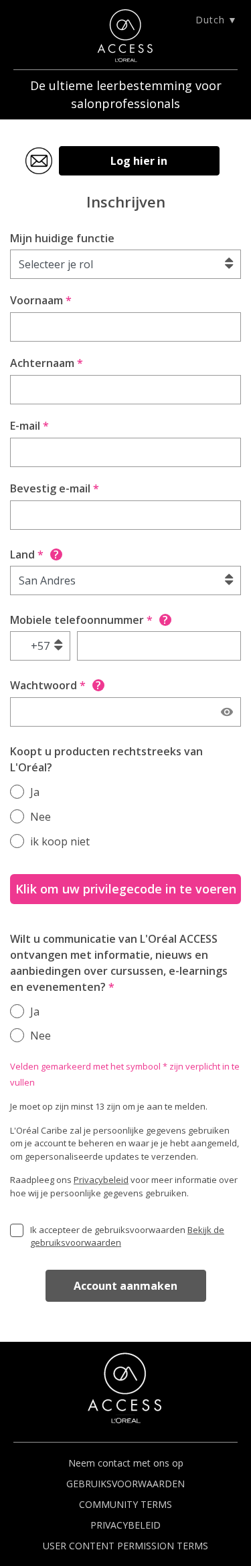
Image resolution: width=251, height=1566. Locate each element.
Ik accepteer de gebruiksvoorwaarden (127, 1236)
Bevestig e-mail (54, 488)
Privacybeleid (101, 1180)
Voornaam (41, 300)
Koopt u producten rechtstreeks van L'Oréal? (106, 759)
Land (34, 554)
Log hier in (138, 160)
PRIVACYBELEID (125, 1525)
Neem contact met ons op (125, 1463)
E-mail (29, 425)
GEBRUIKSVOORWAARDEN (125, 1483)
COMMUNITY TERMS (125, 1504)
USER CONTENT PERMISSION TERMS (125, 1545)
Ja (34, 792)
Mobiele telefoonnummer (89, 620)
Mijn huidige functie (62, 238)
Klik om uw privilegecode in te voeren (125, 889)
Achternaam (46, 363)
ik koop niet (60, 841)
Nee (40, 816)
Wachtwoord (55, 685)
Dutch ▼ (216, 19)
